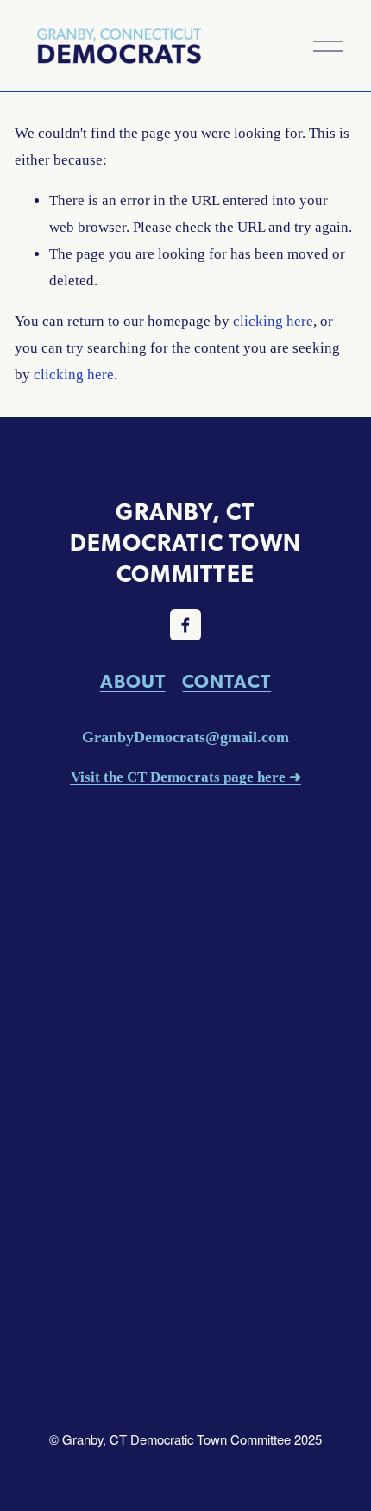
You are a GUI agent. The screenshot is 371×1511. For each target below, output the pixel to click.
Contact (226, 682)
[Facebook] (185, 624)
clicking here (273, 321)
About (133, 682)
